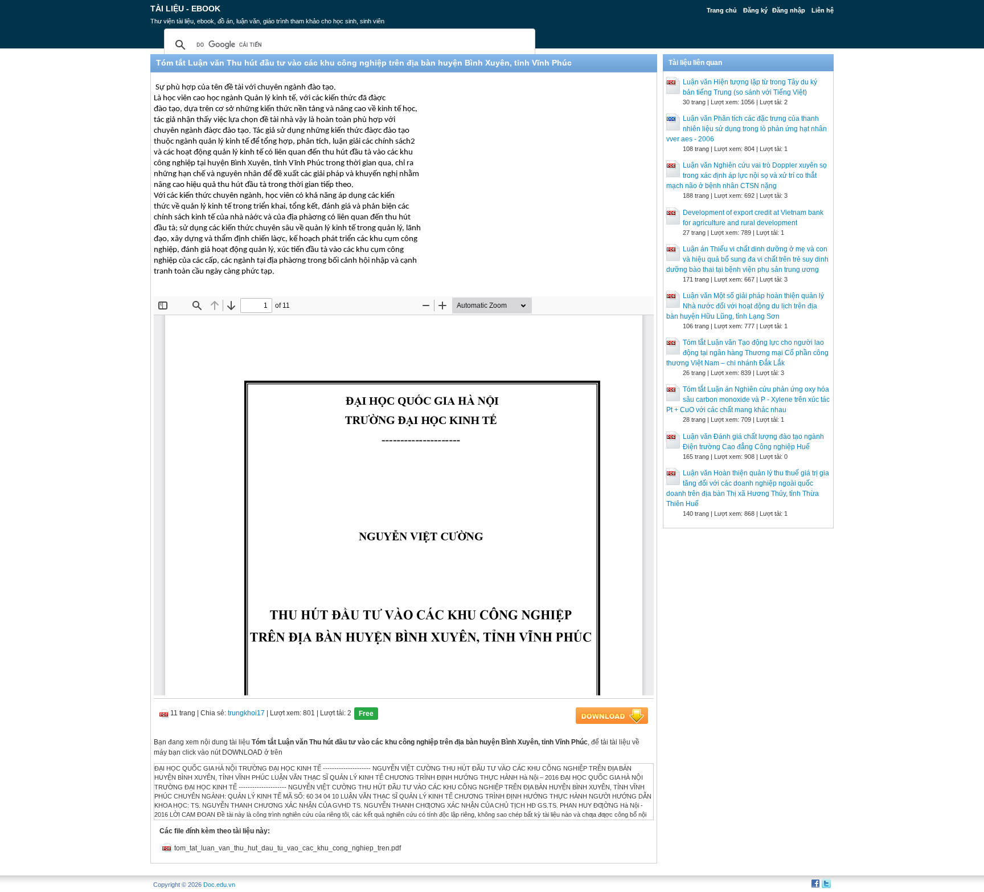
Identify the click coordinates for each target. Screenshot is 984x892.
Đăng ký (755, 10)
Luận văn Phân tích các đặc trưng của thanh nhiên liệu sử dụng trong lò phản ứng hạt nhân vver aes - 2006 (746, 129)
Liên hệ (822, 10)
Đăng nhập (788, 10)
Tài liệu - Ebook (185, 8)
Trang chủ (722, 10)
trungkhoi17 (246, 713)
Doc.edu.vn (219, 884)
